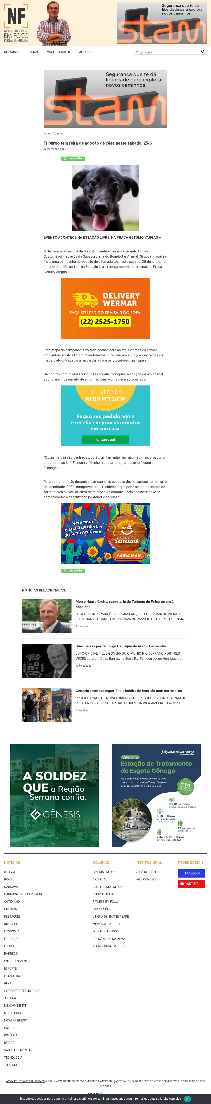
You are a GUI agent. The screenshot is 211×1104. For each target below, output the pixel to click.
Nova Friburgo (15, 1020)
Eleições (10, 946)
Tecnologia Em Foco (109, 946)
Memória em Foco (106, 924)
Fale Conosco (89, 52)
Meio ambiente (15, 1005)
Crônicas (100, 879)
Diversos (11, 924)
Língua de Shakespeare (111, 916)
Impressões (102, 909)
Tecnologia (13, 1057)
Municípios (12, 1013)
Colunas (32, 52)
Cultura (10, 909)
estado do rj (14, 976)
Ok (187, 1098)
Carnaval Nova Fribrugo (23, 894)
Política (10, 1035)
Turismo (10, 1065)
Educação (12, 939)
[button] (203, 52)
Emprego (11, 954)
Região (9, 1043)
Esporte (10, 968)
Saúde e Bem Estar (18, 1050)
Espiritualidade (105, 894)
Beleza (9, 872)
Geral (58, 133)
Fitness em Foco (105, 902)
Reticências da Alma (109, 939)
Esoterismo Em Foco (108, 887)
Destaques (12, 916)
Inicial (48, 133)
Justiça (10, 998)
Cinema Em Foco (105, 872)
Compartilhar (75, 158)
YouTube (191, 884)
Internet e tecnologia (22, 991)
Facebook (192, 873)
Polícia (9, 1028)
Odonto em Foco (105, 931)
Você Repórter (58, 52)
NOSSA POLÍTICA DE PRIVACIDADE (25, 1081)
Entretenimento (17, 961)
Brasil (9, 879)
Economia (11, 931)
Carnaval (12, 887)
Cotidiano (12, 902)
